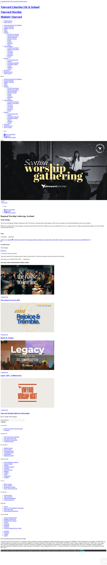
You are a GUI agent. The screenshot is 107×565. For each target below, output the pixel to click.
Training (9, 42)
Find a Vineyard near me (10, 488)
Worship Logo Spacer (13, 35)
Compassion (7, 476)
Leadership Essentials (13, 63)
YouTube (6, 527)
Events (9, 40)
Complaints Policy (9, 452)
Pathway (6, 58)
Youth (5, 474)
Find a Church (8, 22)
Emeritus (6, 477)
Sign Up (3, 422)
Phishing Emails (8, 448)
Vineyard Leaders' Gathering (11, 437)
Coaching (6, 468)
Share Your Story (8, 509)
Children (6, 473)
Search (6, 506)
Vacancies (6, 430)
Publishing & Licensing (10, 520)
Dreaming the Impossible (10, 440)
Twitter (6, 522)
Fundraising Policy (9, 451)
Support (9, 69)
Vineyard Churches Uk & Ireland (13, 25)
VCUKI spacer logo (12, 60)
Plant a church (8, 484)
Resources (10, 43)
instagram (6, 532)
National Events (8, 21)
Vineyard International (10, 498)
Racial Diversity (8, 470)
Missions (6, 471)
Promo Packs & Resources (11, 511)
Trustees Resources (9, 500)
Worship (6, 32)
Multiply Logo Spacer (13, 49)
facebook (6, 531)
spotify (6, 535)
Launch (9, 66)
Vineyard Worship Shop (10, 517)
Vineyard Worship (11, 11)
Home (5, 29)
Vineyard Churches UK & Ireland (20, 6)
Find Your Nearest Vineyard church (13, 428)
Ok (82, 550)
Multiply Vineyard (11, 16)
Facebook (6, 523)
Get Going (10, 54)
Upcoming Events (9, 441)
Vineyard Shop (8, 495)
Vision (5, 31)
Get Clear (9, 51)
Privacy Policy (8, 449)
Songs (9, 45)
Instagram (6, 525)
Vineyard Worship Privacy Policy (13, 528)
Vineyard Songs (8, 497)
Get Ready (10, 52)
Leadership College (12, 64)
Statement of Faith (9, 455)
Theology (9, 67)
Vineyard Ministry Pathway (11, 462)
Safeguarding (7, 454)
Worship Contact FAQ (10, 519)
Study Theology (8, 485)
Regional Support (12, 39)
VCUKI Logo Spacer (13, 34)
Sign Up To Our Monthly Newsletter (13, 508)
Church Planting (8, 46)
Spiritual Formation (9, 467)
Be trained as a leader (9, 487)
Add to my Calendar (46, 239)
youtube (6, 534)
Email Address (4, 420)
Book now (3, 250)
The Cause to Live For (10, 438)
